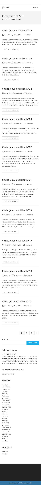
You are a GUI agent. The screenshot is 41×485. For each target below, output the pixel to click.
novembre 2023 (6, 429)
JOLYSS (5, 7)
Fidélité (12, 374)
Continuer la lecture (11, 49)
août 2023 (5, 436)
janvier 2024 (5, 425)
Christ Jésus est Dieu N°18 (17, 271)
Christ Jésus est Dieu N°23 (17, 119)
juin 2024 (4, 414)
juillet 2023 (5, 438)
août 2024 (5, 409)
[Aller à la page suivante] (36, 333)
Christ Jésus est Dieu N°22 (17, 147)
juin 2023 (4, 441)
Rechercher (5, 340)
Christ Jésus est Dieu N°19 (17, 240)
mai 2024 (4, 416)
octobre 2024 (6, 405)
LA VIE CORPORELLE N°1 (9, 354)
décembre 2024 (6, 400)
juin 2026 (4, 385)
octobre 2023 (6, 432)
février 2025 (5, 396)
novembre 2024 (6, 403)
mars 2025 (5, 394)
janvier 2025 (5, 398)
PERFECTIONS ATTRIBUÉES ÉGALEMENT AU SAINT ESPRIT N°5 (19, 356)
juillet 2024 (5, 412)
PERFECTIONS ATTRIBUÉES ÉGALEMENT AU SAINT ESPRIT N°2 (19, 363)
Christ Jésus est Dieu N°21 (17, 179)
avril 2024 (4, 418)
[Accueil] (2, 19)
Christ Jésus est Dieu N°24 (17, 88)
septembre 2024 (6, 407)
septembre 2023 (6, 434)
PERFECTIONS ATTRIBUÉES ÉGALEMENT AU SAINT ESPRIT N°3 (19, 361)
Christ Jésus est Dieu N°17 (17, 301)
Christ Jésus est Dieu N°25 (17, 58)
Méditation (29, 35)
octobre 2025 (6, 389)
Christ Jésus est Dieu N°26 (17, 30)
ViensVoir (7, 35)
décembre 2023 (6, 427)
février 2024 (5, 423)
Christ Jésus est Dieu (15, 19)
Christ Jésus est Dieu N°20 (17, 210)
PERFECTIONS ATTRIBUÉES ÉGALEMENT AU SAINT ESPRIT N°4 (19, 359)
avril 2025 (4, 391)
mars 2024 (5, 421)
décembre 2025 (6, 387)
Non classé (5, 454)
